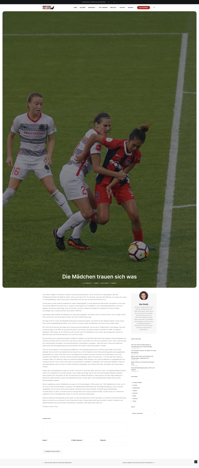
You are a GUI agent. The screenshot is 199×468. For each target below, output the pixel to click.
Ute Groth (106, 283)
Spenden (130, 7)
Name (45, 440)
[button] (109, 2)
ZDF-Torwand (103, 7)
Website (103, 440)
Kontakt (122, 7)
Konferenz (91, 7)
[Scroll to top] (195, 461)
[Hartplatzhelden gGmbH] (48, 7)
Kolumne (83, 7)
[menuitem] (109, 2)
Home (75, 7)
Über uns (113, 7)
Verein (96, 283)
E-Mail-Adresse (77, 440)
